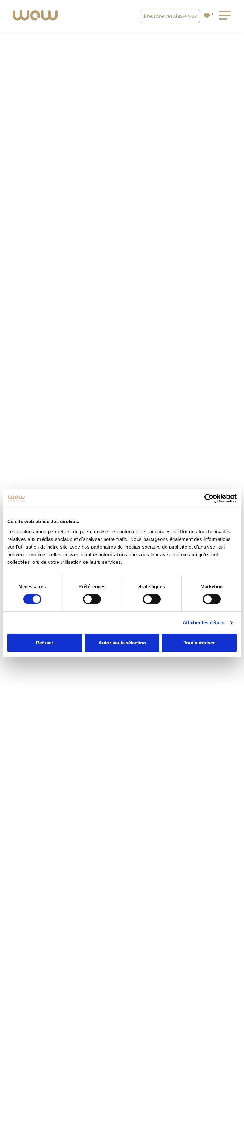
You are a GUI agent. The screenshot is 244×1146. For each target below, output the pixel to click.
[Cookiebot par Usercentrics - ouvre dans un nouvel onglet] (209, 498)
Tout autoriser (199, 642)
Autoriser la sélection (122, 642)
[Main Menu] (223, 15)
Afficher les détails (204, 622)
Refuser (44, 642)
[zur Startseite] (35, 16)
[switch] (92, 599)
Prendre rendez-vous (170, 15)
